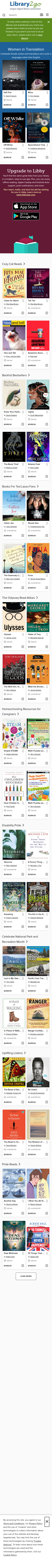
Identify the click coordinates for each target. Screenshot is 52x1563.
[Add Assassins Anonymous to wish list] (46, 365)
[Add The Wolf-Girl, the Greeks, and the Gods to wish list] (22, 699)
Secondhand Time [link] (36, 145)
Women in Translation (26, 49)
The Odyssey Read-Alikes (18, 598)
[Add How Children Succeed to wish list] (22, 816)
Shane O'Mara (11, 1034)
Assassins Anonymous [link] (37, 353)
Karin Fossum (11, 96)
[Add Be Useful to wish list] (46, 1102)
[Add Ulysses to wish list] (22, 647)
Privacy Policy (35, 1523)
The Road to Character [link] (12, 1142)
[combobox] (20, 15)
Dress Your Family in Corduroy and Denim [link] (12, 412)
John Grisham (11, 527)
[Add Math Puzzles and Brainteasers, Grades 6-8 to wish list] (46, 763)
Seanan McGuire (36, 918)
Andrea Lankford (36, 1034)
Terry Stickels (35, 754)
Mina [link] (30, 92)
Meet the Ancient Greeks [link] (37, 687)
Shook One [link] (33, 523)
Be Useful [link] (32, 1090)
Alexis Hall (34, 1257)
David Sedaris (11, 415)
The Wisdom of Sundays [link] (37, 1142)
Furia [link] (30, 575)
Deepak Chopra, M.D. (14, 1093)
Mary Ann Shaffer (13, 579)
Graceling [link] (8, 914)
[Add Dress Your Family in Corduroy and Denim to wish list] (22, 424)
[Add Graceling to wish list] (22, 927)
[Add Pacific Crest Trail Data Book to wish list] (46, 991)
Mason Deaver (36, 1204)
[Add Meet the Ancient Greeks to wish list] (46, 699)
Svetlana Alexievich (37, 148)
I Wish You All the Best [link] (37, 1201)
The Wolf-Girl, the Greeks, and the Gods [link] (12, 687)
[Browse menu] (47, 15)
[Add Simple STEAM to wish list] (22, 763)
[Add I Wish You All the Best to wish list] (46, 1213)
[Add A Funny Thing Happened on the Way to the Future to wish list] (46, 874)
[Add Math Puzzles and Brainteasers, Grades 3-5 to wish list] (46, 816)
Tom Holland (11, 690)
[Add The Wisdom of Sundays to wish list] (46, 1154)
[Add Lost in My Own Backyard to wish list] (22, 991)
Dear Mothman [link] (11, 1253)
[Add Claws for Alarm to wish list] (22, 313)
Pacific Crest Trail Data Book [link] (37, 978)
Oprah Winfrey (35, 1145)
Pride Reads (10, 1164)
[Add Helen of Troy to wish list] (46, 647)
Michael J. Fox (35, 866)
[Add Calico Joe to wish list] (22, 536)
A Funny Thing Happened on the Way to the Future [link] (37, 862)
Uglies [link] (31, 412)
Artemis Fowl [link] (34, 464)
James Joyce (11, 638)
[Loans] (41, 15)
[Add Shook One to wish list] (46, 536)
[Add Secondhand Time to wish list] (47, 157)
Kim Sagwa (34, 96)
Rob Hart (33, 356)
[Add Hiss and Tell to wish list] (22, 365)
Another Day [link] (10, 1201)
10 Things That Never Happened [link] (37, 1253)
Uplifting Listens (12, 1053)
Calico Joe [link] (9, 523)
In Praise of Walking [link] (12, 1031)
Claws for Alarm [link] (11, 301)
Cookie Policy (10, 1555)
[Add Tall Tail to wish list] (46, 313)
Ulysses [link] (7, 634)
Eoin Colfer (34, 468)
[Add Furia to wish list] (46, 588)
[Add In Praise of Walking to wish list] (22, 1043)
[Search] (4, 15)
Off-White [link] (8, 145)
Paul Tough (10, 806)
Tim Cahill (10, 982)
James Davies (35, 690)
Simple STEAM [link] (11, 751)
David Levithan (12, 1204)
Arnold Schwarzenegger (38, 1093)
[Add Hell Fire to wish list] (22, 105)
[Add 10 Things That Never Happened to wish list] (46, 1266)
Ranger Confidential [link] (37, 1031)
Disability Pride (12, 825)
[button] (23, 93)
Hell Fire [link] (7, 92)
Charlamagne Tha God (38, 527)
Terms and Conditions (13, 1523)
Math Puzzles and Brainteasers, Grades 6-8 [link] (37, 751)
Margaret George (37, 638)
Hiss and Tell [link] (10, 353)
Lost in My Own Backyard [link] (12, 978)
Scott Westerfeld (36, 415)
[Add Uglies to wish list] (46, 424)
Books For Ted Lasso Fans (19, 486)
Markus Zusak (11, 468)
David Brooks (11, 1145)
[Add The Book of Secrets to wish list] (22, 1102)
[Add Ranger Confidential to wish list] (46, 1043)
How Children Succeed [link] (12, 803)
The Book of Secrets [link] (12, 1090)
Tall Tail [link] (31, 301)
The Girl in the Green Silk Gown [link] (37, 914)
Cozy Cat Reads (12, 264)
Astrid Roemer (11, 148)
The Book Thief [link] (11, 464)
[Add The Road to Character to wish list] (22, 1154)
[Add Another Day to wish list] (22, 1213)
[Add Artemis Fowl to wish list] (46, 477)
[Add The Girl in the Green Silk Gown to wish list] (46, 927)
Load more (26, 1276)
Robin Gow (10, 1257)
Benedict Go (35, 982)
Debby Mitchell (12, 754)
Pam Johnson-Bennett (14, 356)
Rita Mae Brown (12, 304)
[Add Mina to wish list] (47, 105)
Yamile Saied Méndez (38, 579)
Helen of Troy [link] (34, 634)
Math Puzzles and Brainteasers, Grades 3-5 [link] (37, 803)
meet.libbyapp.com (25, 194)
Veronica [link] (8, 862)
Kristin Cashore (12, 918)
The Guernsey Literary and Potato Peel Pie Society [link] (12, 575)
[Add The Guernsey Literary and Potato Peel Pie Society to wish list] (22, 588)
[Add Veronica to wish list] (22, 874)
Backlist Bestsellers (14, 375)
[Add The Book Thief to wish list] (22, 477)
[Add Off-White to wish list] (22, 157)
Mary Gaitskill (11, 866)
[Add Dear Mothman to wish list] (22, 1266)
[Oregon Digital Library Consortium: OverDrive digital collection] (26, 5)
